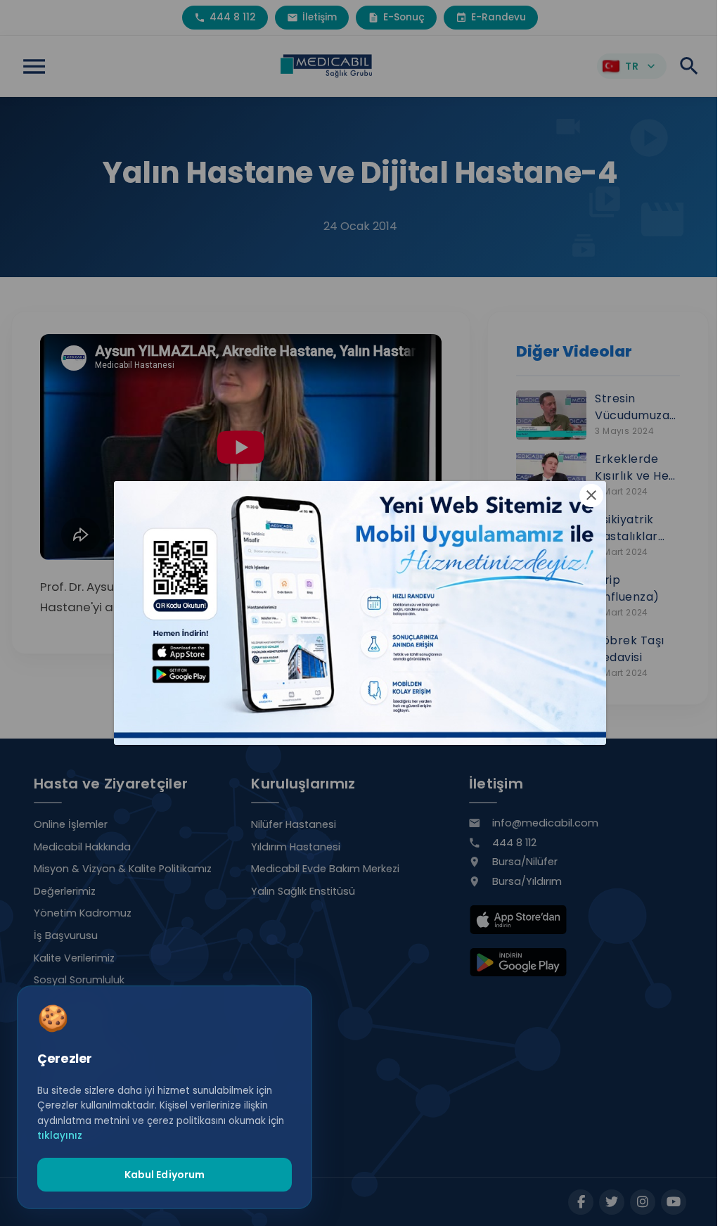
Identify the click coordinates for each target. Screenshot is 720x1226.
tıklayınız (59, 1135)
